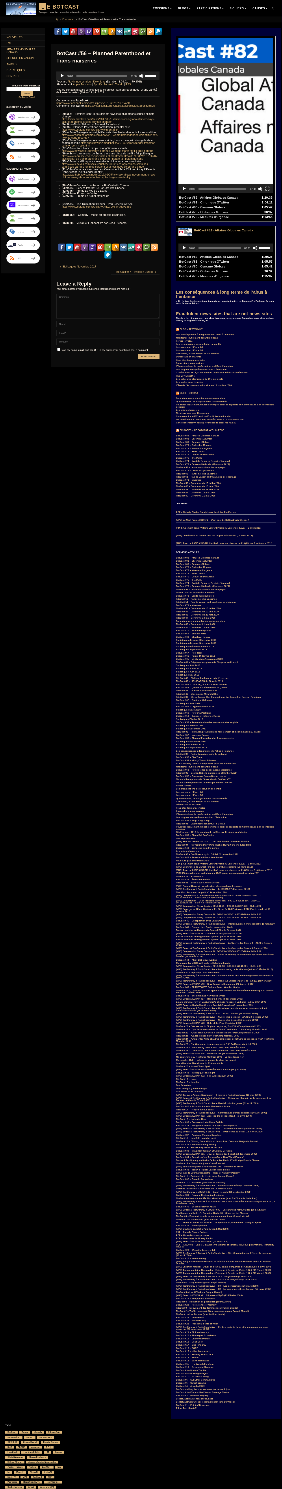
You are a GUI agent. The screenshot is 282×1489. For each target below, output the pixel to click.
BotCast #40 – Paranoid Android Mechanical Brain (203, 1106)
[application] (107, 75)
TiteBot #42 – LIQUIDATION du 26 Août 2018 (199, 681)
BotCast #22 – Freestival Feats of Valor (197, 1323)
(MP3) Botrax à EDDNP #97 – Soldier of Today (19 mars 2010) (208, 933)
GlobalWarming (15, 1457)
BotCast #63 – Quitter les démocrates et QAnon (201, 687)
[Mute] (141, 76)
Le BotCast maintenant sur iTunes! (194, 1398)
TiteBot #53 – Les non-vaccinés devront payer (201, 467)
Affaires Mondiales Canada (20, 51)
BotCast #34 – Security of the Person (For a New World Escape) (210, 1157)
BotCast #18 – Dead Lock (189, 1342)
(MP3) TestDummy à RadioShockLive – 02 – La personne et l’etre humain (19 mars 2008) (223, 1289)
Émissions (67, 19)
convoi (29, 1437)
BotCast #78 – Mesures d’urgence (194, 448)
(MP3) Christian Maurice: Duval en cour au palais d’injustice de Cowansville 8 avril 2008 (223, 1267)
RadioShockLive (31, 1482)
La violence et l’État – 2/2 (189, 347)
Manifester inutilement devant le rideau (197, 338)
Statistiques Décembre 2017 (191, 728)
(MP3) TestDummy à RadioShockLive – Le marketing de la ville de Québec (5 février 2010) (224, 969)
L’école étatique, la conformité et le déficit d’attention (204, 366)
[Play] (62, 76)
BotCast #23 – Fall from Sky (191, 1320)
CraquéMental (30, 1442)
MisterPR (12, 1477)
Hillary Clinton (14, 1462)
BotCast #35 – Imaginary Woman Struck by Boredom (204, 1151)
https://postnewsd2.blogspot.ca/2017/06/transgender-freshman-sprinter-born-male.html (109, 144)
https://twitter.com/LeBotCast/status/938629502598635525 (120, 105)
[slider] (151, 75)
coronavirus (45, 1437)
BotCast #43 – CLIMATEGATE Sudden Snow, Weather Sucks (208, 987)
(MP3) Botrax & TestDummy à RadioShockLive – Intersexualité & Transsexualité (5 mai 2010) (225, 924)
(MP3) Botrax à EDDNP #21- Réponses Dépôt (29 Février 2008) (209, 1295)
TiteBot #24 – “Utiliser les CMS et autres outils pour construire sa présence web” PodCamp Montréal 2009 (225, 1040)
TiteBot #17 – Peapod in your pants (195, 1109)
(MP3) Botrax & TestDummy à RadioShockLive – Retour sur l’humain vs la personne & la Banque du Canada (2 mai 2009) (223, 1099)
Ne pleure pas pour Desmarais (192, 413)
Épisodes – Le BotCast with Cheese (202, 430)
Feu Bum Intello (32, 1452)
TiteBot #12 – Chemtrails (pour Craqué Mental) (200, 1163)
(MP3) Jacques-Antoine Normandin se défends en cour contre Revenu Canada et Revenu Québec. (223, 1262)
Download (99, 81)
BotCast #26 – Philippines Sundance (195, 1298)
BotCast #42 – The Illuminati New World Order (200, 995)
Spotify (98, 84)
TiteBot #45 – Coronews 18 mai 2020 (195, 627)
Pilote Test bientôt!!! (186, 1408)
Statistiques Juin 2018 (188, 671)
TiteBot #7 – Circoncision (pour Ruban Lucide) (200, 1219)
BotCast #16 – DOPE (187, 1348)
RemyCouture (52, 1482)
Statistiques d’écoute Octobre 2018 (195, 646)
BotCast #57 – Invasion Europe (192, 735)
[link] (272, 8)
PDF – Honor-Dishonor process (192, 1235)
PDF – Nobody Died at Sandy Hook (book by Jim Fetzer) (206, 512)
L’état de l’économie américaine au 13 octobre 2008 (204, 385)
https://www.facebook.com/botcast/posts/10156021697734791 (93, 103)
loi (8, 1472)
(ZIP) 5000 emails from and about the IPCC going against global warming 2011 (218, 873)
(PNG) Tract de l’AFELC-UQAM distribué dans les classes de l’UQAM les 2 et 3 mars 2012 (224, 543)
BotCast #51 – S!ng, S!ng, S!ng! (193, 820)
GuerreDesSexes (37, 1457)
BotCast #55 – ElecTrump (189, 757)
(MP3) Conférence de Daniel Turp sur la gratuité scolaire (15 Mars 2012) (214, 535)
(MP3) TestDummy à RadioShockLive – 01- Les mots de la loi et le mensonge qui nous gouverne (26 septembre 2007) (222, 1328)
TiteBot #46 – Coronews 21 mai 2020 (195, 496)
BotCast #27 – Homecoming (191, 1258)
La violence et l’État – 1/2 (189, 350)
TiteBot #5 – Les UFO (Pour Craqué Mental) (199, 1292)
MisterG (34, 1472)
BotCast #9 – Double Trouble (191, 1370)
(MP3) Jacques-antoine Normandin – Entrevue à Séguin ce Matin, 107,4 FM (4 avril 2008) (223, 1273)
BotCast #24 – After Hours (190, 1317)
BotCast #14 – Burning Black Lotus (194, 1354)
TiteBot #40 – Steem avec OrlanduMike (197, 694)
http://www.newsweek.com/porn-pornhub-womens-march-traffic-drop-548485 (107, 150)
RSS (128, 84)
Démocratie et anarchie (188, 356)
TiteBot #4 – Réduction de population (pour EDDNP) (203, 1301)
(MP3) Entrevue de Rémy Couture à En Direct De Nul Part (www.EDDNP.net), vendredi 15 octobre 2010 (223, 910)
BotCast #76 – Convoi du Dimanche (195, 454)
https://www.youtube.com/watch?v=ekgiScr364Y (90, 129)
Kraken (32, 1467)
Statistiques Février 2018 (189, 719)
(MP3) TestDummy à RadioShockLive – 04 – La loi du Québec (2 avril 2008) (216, 1279)
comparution (13, 1437)
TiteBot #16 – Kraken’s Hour (191, 1119)
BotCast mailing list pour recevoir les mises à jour (203, 1389)
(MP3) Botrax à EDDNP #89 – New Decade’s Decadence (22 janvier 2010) (215, 984)
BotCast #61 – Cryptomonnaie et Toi (195, 706)
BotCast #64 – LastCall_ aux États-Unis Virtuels (201, 684)
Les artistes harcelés (187, 410)
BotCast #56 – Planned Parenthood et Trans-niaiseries (205, 738)
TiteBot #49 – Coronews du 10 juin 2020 (197, 486)
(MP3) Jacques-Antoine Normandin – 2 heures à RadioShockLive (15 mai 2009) (218, 1095)
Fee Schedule (183, 1085)
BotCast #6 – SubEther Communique (195, 1380)
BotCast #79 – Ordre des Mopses (194, 445)
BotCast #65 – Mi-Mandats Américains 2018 (199, 659)
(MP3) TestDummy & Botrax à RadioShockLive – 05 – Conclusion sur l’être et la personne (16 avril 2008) (224, 1254)
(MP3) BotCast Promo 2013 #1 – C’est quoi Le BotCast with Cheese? (212, 520)
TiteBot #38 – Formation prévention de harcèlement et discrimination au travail (218, 732)
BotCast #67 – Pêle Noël (189, 653)
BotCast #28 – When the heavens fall (195, 1250)
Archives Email (27, 97)
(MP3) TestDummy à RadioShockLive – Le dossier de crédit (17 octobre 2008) (217, 1185)
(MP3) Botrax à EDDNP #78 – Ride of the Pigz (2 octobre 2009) (209, 1023)
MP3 (25, 1477)
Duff (9, 1447)
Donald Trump (50, 1442)
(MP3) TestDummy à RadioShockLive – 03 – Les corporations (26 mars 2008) (217, 1286)
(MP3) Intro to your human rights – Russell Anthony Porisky (208, 1173)
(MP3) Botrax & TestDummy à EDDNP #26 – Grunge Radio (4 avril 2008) (214, 1276)
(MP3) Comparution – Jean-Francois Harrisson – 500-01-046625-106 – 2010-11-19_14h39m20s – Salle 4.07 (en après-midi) (218, 896)
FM (47, 1452)
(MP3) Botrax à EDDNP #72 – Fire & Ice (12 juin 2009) (204, 1076)
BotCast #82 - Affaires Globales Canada (223, 230)
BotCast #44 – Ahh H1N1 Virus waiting (196, 960)
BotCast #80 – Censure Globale (193, 442)
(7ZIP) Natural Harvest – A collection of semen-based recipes (209, 886)
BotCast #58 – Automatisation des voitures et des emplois (207, 722)
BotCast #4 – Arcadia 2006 (190, 1386)
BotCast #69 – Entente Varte (191, 633)
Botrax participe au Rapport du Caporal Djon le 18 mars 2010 (208, 936)
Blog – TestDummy (191, 329)
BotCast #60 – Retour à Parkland (193, 713)
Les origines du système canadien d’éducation (201, 369)
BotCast (11, 1432)
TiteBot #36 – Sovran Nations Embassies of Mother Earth (206, 773)
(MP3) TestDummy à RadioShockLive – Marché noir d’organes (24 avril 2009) (217, 1103)
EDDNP (21, 1447)
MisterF (20, 1472)
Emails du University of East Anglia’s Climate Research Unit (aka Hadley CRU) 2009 (221, 1002)
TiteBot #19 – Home (186, 1079)
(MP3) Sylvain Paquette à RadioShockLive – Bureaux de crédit (209, 1166)
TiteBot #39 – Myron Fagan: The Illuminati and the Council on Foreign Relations (218, 697)
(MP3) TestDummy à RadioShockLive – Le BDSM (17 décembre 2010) (213, 889)
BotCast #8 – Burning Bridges (192, 1373)
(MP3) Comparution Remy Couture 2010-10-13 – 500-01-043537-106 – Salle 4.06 (218, 914)
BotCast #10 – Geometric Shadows (194, 1367)
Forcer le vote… (184, 341)
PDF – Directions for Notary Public (194, 1238)
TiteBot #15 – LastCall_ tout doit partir (196, 1138)
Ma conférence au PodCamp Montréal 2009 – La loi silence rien (210, 419)
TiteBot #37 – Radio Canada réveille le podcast (201, 754)
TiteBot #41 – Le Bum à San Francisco (196, 690)
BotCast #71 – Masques (188, 480)
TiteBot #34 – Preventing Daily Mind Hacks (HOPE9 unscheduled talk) (213, 845)
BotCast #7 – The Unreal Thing (192, 1376)
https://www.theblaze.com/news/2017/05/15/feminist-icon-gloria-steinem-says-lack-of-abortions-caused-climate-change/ (108, 120)
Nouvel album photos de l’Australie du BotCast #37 (203, 779)
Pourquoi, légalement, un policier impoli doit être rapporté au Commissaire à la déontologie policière (225, 405)
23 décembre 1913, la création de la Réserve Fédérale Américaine (212, 372)
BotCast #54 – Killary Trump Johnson (196, 760)
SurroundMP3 (47, 1487)
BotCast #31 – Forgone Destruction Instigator (200, 1195)
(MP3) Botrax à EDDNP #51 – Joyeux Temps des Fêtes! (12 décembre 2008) (216, 1154)
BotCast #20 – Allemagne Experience (196, 1335)
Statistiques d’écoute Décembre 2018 (196, 640)
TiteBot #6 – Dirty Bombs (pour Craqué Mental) (201, 1282)
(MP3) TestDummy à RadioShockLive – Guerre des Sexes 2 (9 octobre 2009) (217, 1020)
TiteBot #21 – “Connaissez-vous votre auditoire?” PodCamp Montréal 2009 (216, 1050)
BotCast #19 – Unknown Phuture (193, 1338)
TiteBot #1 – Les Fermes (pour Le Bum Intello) (200, 1314)
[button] (226, 115)
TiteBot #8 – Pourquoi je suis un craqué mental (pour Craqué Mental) (212, 1216)
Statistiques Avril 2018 (188, 703)
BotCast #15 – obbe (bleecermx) (193, 1351)
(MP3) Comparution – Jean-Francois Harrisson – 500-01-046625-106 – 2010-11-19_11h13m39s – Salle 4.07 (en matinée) (218, 901)
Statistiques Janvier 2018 (190, 725)
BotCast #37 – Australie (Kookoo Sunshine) (199, 1135)
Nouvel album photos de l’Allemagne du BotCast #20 (204, 782)
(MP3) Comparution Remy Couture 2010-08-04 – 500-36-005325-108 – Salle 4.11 (218, 917)
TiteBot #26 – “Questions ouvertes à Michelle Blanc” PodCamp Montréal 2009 (218, 1032)
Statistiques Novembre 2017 (191, 741)
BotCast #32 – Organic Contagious (194, 1179)
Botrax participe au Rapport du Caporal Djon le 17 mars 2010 (208, 939)
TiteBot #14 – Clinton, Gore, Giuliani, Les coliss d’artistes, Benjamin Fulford (217, 1141)
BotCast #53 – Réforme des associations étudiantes (204, 770)
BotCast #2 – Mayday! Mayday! (192, 1395)
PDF (50, 1477)
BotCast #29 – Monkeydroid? (191, 1225)
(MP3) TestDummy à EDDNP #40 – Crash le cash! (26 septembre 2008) (213, 1192)
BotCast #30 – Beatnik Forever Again (196, 1206)
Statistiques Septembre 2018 (191, 649)
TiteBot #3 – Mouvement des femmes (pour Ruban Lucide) (207, 1308)
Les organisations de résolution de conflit (198, 344)
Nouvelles (14, 37)
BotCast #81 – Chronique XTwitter (194, 439)
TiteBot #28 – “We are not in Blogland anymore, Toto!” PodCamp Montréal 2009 (218, 1026)
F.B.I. (48, 1447)
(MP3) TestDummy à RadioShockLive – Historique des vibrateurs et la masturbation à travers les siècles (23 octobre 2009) (221, 1009)
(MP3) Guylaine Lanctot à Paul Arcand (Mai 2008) (202, 1229)
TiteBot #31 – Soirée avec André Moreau (197, 882)
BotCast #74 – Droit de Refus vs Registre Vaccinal (203, 461)
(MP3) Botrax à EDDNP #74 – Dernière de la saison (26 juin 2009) (211, 1069)
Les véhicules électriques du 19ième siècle (199, 379)
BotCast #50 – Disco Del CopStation (195, 835)
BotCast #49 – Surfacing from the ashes (197, 848)
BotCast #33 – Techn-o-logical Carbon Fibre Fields (203, 1169)
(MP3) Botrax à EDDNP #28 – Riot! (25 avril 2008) (202, 1241)
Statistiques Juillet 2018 (189, 668)
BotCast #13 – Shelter (187, 1357)
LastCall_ (46, 1467)
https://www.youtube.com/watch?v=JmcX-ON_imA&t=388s (96, 206)
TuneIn (119, 84)
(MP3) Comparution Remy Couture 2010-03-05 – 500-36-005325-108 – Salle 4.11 (218, 951)
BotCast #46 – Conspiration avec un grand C (200, 920)
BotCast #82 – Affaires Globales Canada (197, 435)
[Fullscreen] (267, 189)
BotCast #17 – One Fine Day (191, 1345)
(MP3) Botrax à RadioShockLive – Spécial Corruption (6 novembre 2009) (214, 1005)
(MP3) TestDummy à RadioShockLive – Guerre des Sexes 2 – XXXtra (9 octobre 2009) (222, 1017)
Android (108, 84)
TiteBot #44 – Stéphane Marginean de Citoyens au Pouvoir (207, 662)
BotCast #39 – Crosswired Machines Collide (199, 1122)
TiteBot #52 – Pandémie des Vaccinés (196, 474)
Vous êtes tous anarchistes (190, 360)
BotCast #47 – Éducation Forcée (193, 879)
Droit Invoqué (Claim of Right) (191, 1088)
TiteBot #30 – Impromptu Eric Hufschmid (197, 972)
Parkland (37, 1477)
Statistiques (15, 70)
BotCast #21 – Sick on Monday (192, 1332)
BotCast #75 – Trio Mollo (189, 458)
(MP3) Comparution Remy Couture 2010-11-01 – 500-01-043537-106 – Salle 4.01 (218, 906)
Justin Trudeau (15, 1467)
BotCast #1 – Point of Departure (193, 1405)
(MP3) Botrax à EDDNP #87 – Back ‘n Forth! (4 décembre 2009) (209, 999)
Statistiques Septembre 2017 (191, 747)
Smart (31, 1487)
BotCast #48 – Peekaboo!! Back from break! (199, 857)
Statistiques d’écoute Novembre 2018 (196, 643)
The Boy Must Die (185, 376)
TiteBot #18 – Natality (187, 1082)
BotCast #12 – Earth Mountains (192, 1360)
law (59, 1467)
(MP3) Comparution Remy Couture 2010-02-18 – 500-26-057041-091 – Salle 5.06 (218, 966)
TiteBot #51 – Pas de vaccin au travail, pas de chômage (206, 477)
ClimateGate (54, 1432)
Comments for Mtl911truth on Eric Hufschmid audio (203, 416)
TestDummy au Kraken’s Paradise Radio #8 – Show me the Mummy (212, 1213)
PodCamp (12, 1482)
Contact (12, 76)
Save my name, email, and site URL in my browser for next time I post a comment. (104, 350)
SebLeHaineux (14, 1487)
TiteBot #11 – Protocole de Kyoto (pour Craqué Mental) (205, 1176)
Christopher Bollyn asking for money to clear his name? (206, 422)
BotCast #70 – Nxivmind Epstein (193, 630)
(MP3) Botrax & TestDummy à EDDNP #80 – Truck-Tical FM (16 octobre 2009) (217, 1013)
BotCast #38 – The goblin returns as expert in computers (206, 1125)
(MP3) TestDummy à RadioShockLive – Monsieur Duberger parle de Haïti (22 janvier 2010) (224, 981)
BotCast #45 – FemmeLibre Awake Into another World (204, 927)
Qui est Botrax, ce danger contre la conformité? (201, 401)
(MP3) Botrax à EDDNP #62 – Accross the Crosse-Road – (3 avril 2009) (214, 1116)
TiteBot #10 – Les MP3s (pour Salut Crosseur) (200, 1182)
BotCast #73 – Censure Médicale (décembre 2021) (203, 464)
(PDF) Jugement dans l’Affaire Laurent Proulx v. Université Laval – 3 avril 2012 (218, 528)
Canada (38, 1432)
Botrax (25, 1432)
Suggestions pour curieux (190, 363)
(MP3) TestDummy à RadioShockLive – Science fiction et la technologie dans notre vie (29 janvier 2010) (224, 976)
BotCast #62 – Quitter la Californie (194, 700)
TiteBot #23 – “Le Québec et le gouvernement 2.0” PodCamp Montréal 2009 (216, 1044)
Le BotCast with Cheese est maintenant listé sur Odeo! (205, 1402)
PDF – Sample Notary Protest (191, 1232)
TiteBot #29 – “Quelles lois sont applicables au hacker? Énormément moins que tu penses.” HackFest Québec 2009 (225, 991)
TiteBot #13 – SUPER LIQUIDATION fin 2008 (199, 1147)
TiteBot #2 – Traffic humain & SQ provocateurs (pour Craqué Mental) (212, 1311)
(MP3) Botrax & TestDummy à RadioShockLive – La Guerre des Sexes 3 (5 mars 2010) (222, 948)
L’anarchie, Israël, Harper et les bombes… (198, 353)
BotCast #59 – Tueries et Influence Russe (198, 716)
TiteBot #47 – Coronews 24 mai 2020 (195, 492)
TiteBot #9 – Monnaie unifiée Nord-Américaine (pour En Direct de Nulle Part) (216, 1198)
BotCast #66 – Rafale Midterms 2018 (195, 656)
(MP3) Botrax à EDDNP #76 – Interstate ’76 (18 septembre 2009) (210, 1053)
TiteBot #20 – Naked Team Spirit (193, 1066)
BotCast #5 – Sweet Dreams (191, 1383)
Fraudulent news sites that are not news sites (224, 313)
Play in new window (79, 81)
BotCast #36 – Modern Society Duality (196, 1144)
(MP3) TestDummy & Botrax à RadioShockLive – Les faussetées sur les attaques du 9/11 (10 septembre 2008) (225, 1202)
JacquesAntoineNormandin (42, 1462)
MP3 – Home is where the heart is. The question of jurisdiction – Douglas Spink (218, 1222)
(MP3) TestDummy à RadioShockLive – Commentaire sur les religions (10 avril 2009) (221, 1113)
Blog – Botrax (189, 393)
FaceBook (12, 1452)
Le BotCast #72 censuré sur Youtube (195, 592)
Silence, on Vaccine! (21, 58)
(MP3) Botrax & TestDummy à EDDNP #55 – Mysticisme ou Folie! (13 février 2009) (219, 1131)
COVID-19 (12, 1442)
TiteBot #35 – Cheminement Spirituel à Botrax (200, 823)
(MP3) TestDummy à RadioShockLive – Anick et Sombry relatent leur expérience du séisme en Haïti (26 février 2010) (225, 955)
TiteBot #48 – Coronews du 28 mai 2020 (197, 489)
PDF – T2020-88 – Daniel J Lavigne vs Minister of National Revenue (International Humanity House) (225, 1246)
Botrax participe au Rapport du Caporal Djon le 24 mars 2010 (208, 930)
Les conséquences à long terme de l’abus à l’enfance (221, 294)
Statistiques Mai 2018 (187, 675)
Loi (8, 43)
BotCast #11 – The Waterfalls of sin (194, 1364)
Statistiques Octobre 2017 (190, 744)
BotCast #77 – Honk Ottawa (190, 451)
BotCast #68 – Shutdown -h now (193, 637)
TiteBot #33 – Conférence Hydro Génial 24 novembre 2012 (207, 854)
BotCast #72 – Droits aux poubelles (195, 470)
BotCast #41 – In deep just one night (195, 1072)
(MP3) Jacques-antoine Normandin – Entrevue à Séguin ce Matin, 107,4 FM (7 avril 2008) (223, 1270)
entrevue (35, 1447)
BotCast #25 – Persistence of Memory (196, 1305)
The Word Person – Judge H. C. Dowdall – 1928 (201, 892)
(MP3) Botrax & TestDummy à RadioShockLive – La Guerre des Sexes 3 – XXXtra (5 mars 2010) (224, 944)
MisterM (48, 1472)
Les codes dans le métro (189, 382)
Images (11, 64)
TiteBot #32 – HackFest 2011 (191, 876)
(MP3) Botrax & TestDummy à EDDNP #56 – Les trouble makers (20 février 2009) (219, 1128)
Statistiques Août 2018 (188, 665)
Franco (58, 1452)
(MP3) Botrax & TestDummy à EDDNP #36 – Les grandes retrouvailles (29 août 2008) (221, 1210)
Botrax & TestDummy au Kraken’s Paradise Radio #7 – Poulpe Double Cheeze (218, 1160)
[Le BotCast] (21, 8)
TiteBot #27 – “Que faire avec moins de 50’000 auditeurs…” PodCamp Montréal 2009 (221, 1029)
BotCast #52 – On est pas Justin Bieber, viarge (201, 776)
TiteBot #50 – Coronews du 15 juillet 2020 (198, 483)
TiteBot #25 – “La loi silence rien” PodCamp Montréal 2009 (207, 1036)
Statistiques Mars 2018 (188, 710)
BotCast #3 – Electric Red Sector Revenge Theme (202, 1392)
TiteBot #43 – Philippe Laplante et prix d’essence (202, 678)
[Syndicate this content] (177, 329)
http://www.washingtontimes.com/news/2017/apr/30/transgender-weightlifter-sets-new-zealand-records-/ (110, 136)
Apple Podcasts (82, 84)
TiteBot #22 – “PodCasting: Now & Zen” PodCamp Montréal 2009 (210, 1047)
